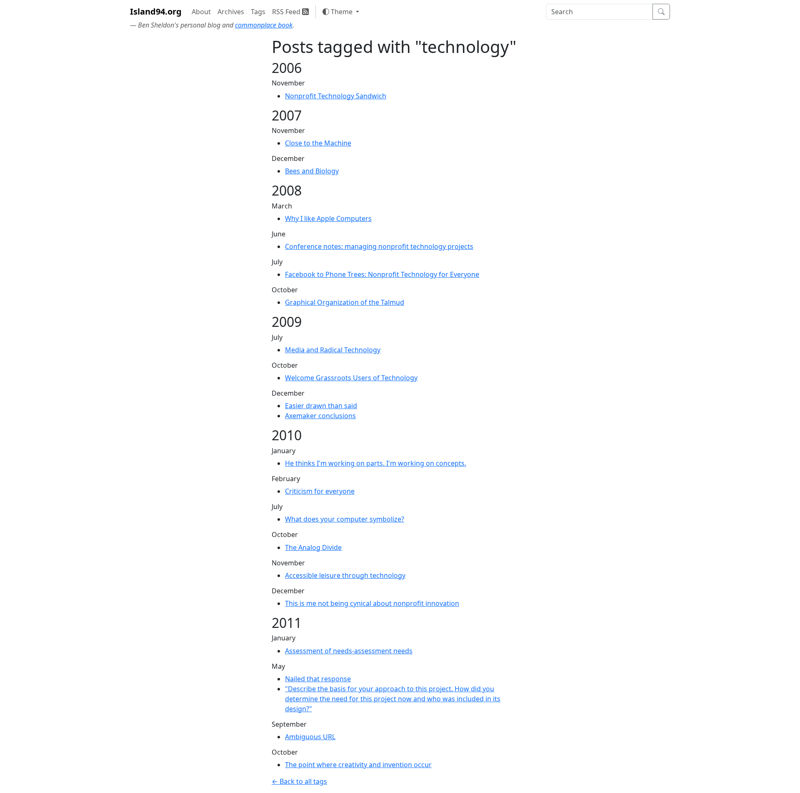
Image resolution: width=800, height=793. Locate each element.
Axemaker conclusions (320, 415)
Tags (258, 11)
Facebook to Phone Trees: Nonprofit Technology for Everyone (382, 274)
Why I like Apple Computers (328, 218)
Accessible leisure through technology (345, 575)
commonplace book (263, 25)
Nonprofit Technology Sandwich (335, 95)
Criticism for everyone (320, 491)
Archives (231, 11)
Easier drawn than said (321, 405)
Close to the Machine (318, 143)
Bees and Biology (312, 171)
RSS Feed (287, 11)
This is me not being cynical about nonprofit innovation (372, 603)
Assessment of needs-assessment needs (348, 650)
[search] (599, 12)
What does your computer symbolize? (344, 519)
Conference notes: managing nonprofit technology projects (379, 246)
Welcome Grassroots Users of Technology (351, 377)
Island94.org (156, 11)
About (201, 11)
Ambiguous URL (310, 736)
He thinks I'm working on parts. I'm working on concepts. (375, 463)
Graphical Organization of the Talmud (344, 302)
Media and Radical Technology (332, 349)
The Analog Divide (313, 547)
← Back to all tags (299, 781)
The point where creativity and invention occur (358, 764)
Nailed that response (318, 678)
